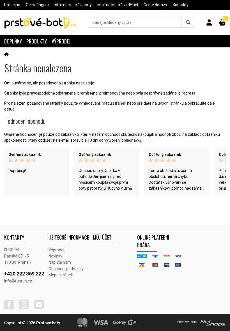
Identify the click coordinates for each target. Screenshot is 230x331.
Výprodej (61, 41)
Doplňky (13, 41)
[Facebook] (11, 308)
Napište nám (60, 262)
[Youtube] (41, 308)
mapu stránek (114, 103)
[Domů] (6, 54)
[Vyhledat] (188, 22)
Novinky (55, 256)
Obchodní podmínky (66, 268)
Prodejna (12, 5)
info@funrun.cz (18, 281)
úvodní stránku (171, 103)
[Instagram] (26, 308)
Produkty (36, 41)
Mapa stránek (61, 275)
